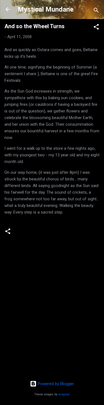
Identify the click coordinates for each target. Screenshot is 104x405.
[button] (96, 27)
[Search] (96, 11)
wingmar (64, 394)
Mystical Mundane (45, 9)
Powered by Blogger (55, 383)
